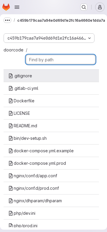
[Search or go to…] (83, 7)
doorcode (13, 49)
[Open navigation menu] (17, 7)
